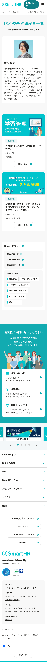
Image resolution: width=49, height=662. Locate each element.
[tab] (18, 444)
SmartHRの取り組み (18, 290)
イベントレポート (16, 296)
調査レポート (14, 302)
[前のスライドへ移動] (10, 444)
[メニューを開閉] (43, 4)
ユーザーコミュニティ (18, 285)
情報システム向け (29, 279)
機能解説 (13, 279)
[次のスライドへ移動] (37, 444)
